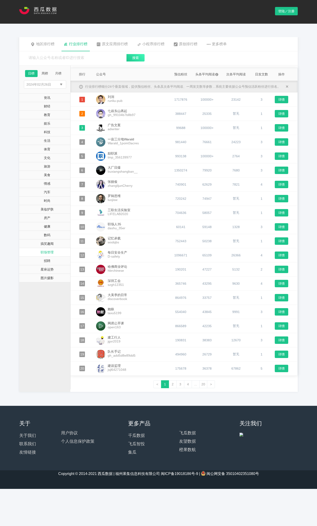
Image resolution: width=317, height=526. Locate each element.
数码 (47, 235)
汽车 (47, 192)
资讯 (47, 98)
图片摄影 (47, 278)
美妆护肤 (47, 209)
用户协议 (69, 433)
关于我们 (27, 435)
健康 (47, 226)
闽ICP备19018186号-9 (179, 474)
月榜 (58, 73)
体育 (47, 149)
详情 (281, 99)
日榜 (31, 73)
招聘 (47, 261)
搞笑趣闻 (47, 243)
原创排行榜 (188, 44)
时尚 (47, 201)
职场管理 (47, 252)
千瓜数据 (136, 435)
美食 (47, 175)
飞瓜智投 (136, 444)
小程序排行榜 (153, 44)
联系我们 (27, 444)
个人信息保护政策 (77, 441)
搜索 (135, 58)
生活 (47, 140)
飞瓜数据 (187, 433)
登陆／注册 (286, 11)
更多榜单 (219, 44)
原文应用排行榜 (115, 44)
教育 (47, 115)
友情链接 (27, 452)
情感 (47, 183)
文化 (47, 158)
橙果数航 (187, 449)
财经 (47, 106)
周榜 (45, 73)
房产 (47, 218)
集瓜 (132, 452)
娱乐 (47, 123)
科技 (47, 132)
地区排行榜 (45, 44)
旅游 (47, 166)
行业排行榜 (78, 44)
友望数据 (187, 441)
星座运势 (47, 269)
